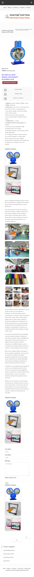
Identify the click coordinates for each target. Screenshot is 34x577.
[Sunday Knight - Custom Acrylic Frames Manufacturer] (17, 19)
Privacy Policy (28, 568)
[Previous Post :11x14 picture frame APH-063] (27, 537)
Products (22, 7)
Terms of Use (20, 568)
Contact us (16, 7)
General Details (18, 89)
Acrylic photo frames (10, 70)
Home (4, 7)
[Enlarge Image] (17, 40)
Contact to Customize (10, 82)
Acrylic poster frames (8, 553)
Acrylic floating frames (8, 550)
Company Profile (18, 93)
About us (10, 7)
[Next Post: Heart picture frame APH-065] (17, 540)
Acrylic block (6, 560)
